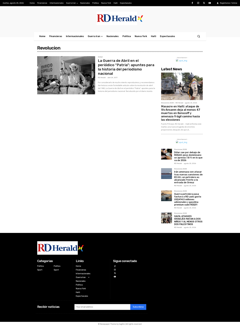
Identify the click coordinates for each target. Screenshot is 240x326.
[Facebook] (192, 3)
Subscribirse (138, 307)
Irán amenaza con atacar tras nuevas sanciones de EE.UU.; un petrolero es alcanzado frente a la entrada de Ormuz (188, 177)
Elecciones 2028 (167, 103)
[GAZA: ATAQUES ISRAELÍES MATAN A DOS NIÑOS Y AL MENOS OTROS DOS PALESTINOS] (166, 218)
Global (100, 57)
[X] (204, 3)
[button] (198, 36)
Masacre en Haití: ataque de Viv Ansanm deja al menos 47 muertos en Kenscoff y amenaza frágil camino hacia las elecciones (180, 113)
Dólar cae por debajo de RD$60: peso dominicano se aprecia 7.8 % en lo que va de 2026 (188, 156)
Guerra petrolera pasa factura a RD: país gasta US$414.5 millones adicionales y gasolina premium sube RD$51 (187, 199)
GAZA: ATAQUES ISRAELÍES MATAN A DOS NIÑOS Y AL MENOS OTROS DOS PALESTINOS (188, 220)
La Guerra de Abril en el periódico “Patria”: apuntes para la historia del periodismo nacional (126, 67)
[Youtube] (210, 3)
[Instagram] (198, 3)
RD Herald (102, 78)
